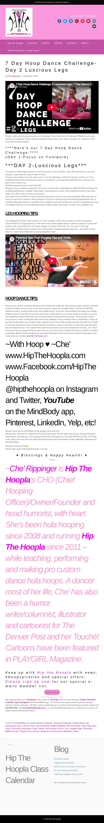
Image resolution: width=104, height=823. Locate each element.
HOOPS (45, 43)
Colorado (48, 723)
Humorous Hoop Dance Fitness (75, 782)
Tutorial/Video (20, 723)
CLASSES (32, 43)
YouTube (58, 400)
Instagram (82, 389)
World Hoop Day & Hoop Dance (23, 50)
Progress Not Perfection (64, 763)
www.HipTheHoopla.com (36, 336)
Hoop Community (12, 728)
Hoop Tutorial (38, 728)
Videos (76, 731)
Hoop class (91, 726)
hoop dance (26, 728)
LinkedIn (50, 422)
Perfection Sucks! (61, 759)
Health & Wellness (58, 726)
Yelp (74, 422)
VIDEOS (58, 43)
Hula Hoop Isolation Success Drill (68, 774)
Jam (66, 728)
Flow (32, 726)
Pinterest (19, 422)
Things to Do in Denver (29, 731)
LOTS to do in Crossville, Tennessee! (70, 766)
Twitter (29, 400)
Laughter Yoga (75, 728)
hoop (83, 726)
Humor (61, 728)
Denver (26, 726)
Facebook (31, 699)
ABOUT (85, 43)
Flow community (42, 726)
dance (19, 726)
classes (40, 723)
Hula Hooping (51, 728)
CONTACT (71, 43)
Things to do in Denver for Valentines (56, 731)
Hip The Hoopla (15, 43)
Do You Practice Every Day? (66, 770)
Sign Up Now (52, 692)
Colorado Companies (62, 723)
